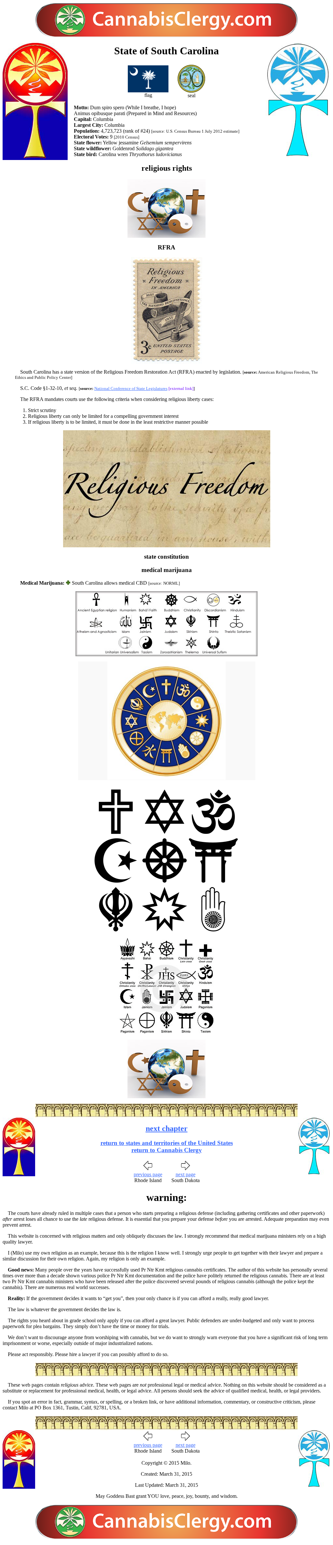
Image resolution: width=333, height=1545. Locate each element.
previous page (148, 1174)
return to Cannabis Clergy (166, 1150)
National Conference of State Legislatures (130, 388)
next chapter (167, 1128)
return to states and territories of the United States (166, 1142)
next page (185, 1174)
